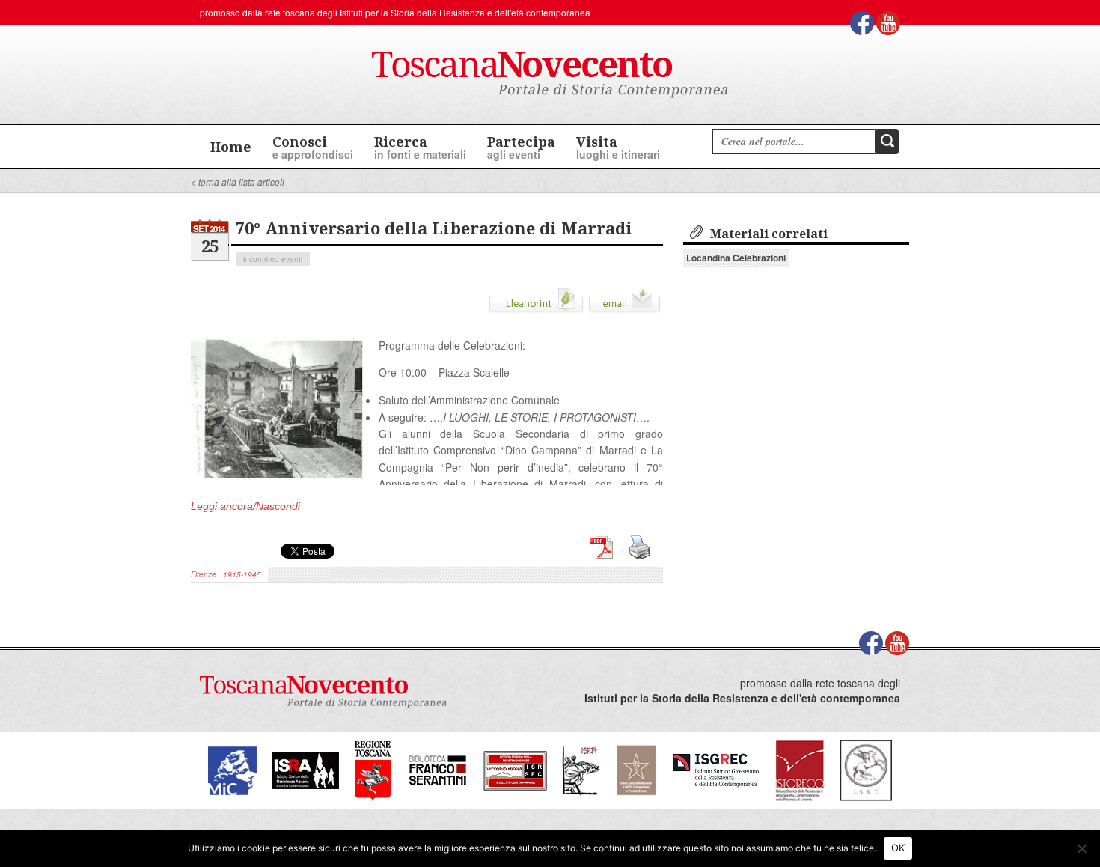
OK (898, 848)
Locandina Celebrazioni (736, 257)
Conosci (312, 147)
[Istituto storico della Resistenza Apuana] (305, 769)
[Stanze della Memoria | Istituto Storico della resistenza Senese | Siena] (515, 769)
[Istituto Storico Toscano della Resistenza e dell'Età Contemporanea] (866, 769)
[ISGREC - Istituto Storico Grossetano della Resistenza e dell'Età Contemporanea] (715, 769)
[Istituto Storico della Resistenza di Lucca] (636, 769)
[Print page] (536, 305)
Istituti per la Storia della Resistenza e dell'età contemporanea (465, 12)
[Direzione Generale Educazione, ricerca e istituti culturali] (232, 769)
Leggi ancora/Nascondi (245, 506)
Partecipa (521, 147)
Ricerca (420, 147)
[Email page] (624, 305)
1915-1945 (242, 574)
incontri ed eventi (272, 259)
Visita (618, 147)
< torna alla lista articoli (237, 181)
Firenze (203, 574)
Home (230, 147)
